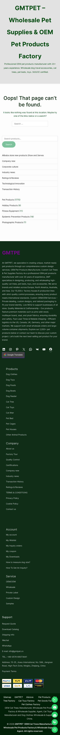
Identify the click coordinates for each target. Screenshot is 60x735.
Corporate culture (10, 166)
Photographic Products (12, 222)
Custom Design (13, 598)
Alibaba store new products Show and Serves (23, 155)
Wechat (5, 640)
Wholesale (10, 587)
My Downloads (12, 556)
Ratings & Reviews (10, 178)
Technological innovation (13, 183)
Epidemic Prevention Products (16, 216)
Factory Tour (12, 454)
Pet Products (8, 199)
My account (11, 534)
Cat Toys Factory (26, 701)
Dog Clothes (11, 374)
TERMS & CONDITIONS (16, 492)
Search (9, 144)
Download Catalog (10, 629)
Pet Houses (11, 429)
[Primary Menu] (30, 79)
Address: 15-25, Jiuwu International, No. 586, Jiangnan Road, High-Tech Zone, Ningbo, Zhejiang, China (27, 664)
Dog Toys (10, 380)
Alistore (29, 697)
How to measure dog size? (18, 562)
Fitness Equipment (10, 211)
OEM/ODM (11, 581)
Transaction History (11, 189)
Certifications (12, 465)
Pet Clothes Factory (31, 704)
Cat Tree (10, 402)
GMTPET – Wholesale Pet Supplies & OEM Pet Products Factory (30, 32)
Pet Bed (9, 418)
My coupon (11, 551)
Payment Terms (9, 671)
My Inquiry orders (14, 545)
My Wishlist (11, 540)
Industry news (8, 172)
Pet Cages (10, 424)
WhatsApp (7, 645)
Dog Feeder (11, 396)
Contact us (11, 509)
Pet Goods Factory (47, 701)
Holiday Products (10, 205)
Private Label (12, 592)
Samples (10, 603)
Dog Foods (11, 385)
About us (10, 448)
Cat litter (10, 413)
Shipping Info (8, 634)
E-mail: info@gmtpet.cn (12, 651)
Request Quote (9, 623)
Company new (8, 161)
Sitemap (7, 697)
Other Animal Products (16, 434)
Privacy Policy (12, 498)
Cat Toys (10, 407)
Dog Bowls (11, 391)
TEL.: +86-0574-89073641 (14, 657)
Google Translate (15, 355)
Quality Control (13, 459)
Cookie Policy (12, 503)
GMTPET (19, 697)
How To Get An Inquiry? (16, 568)
